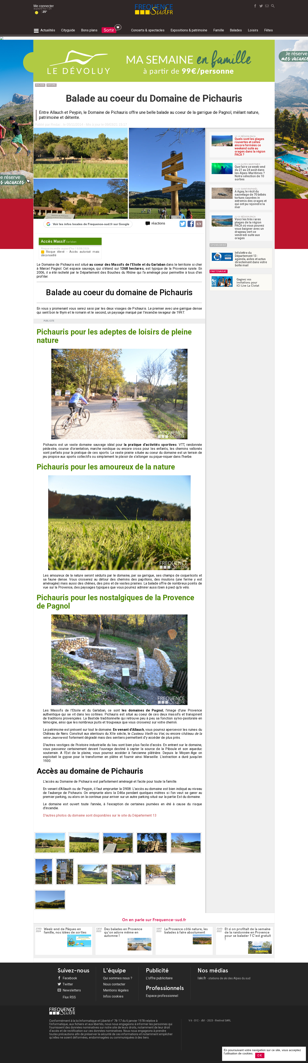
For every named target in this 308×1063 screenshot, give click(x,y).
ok (259, 1055)
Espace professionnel (162, 996)
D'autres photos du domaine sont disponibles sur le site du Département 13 (100, 815)
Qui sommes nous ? (117, 978)
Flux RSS (69, 997)
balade (40, 85)
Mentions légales (116, 990)
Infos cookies (113, 996)
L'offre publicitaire (159, 978)
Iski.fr (224, 978)
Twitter (67, 984)
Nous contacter (114, 984)
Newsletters (71, 990)
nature (51, 85)
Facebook (69, 978)
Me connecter (44, 6)
